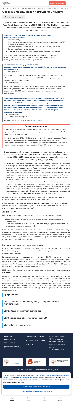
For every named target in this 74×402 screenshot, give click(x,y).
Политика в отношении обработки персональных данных (36, 370)
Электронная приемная (35, 337)
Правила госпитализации (12, 347)
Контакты (29, 344)
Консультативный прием (35, 340)
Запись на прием (9, 343)
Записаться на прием (57, 3)
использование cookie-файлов (28, 377)
